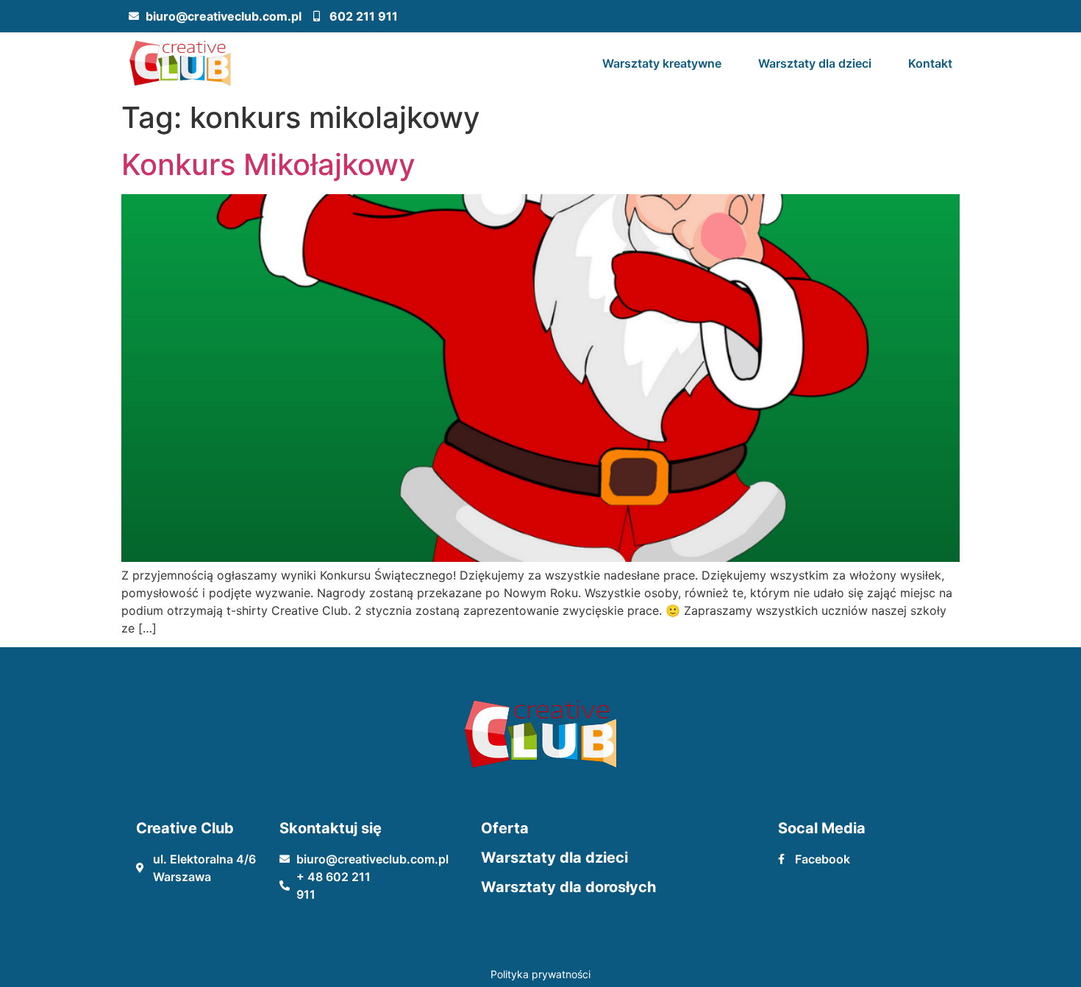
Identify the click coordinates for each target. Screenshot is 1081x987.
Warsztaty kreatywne (661, 63)
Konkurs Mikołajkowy (268, 164)
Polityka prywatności (540, 974)
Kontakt (930, 63)
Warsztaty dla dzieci (814, 63)
